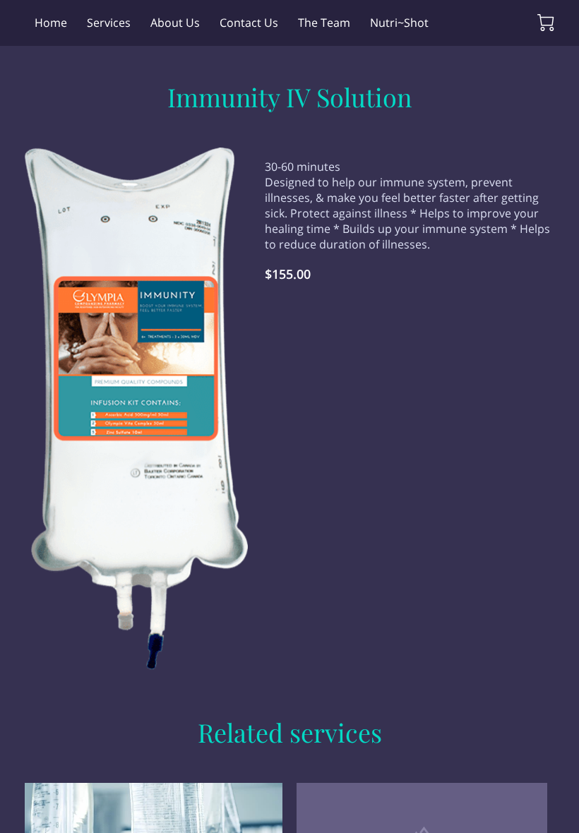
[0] (545, 22)
